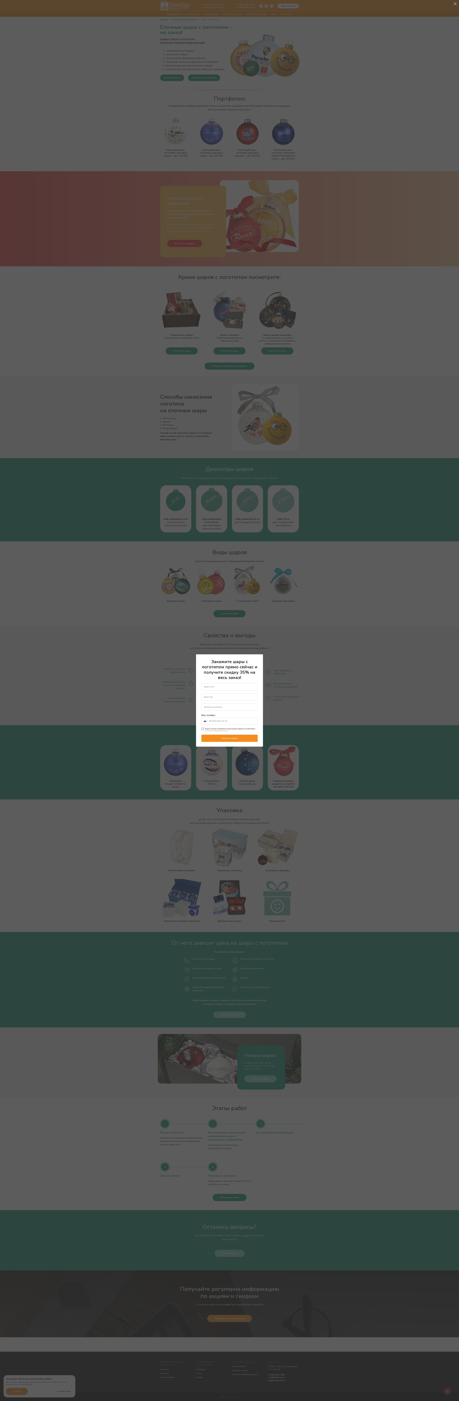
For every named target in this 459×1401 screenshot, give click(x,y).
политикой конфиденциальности (217, 731)
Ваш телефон (208, 715)
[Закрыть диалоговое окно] (455, 3)
